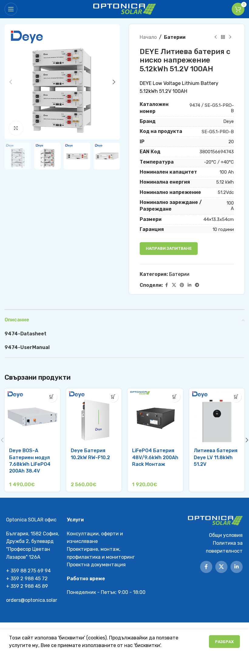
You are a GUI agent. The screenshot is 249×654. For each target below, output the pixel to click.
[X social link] (174, 285)
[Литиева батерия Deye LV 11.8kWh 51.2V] (217, 416)
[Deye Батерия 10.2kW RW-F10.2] (94, 416)
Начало (148, 37)
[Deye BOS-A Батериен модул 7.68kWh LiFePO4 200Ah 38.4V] (32, 416)
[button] (11, 82)
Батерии (175, 37)
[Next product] (230, 37)
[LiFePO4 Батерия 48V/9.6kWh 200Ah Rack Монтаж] (155, 416)
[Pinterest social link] (182, 285)
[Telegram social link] (197, 285)
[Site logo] (124, 9)
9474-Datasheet (25, 334)
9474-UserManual (27, 347)
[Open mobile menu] (11, 9)
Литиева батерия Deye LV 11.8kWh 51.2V (215, 457)
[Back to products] (223, 37)
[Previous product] (215, 37)
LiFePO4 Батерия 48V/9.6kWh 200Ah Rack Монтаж (155, 457)
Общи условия (226, 535)
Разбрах (224, 641)
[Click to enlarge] (16, 128)
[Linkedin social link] (189, 285)
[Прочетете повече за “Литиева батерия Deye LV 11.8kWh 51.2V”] (236, 396)
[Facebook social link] (166, 285)
